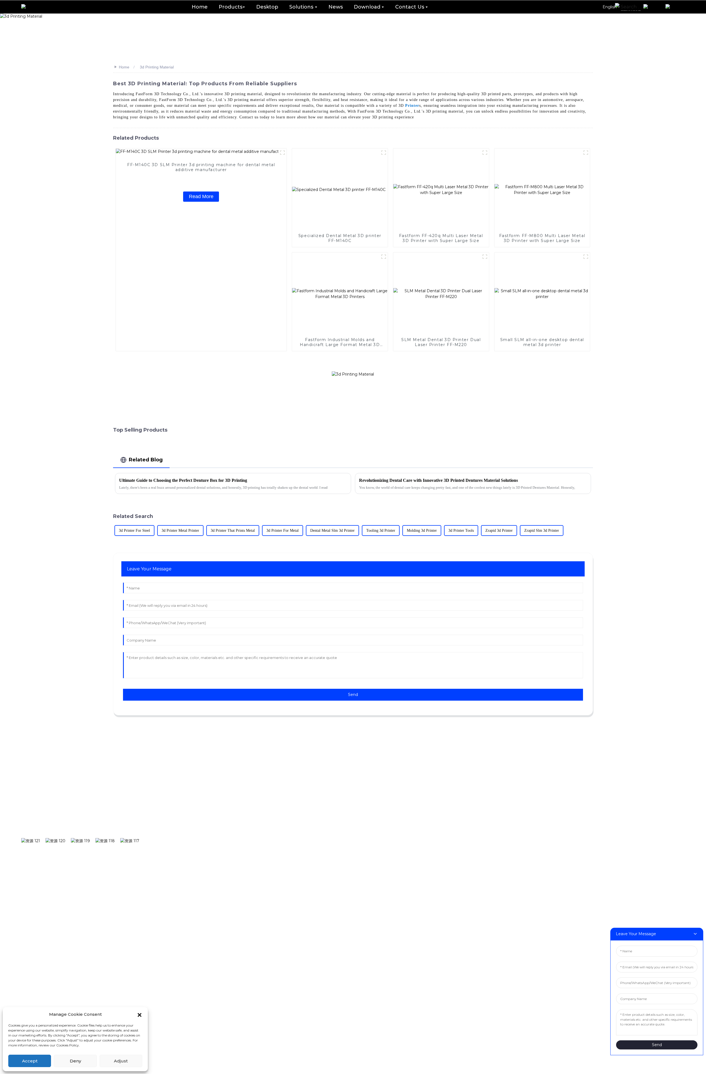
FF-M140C (261, 856)
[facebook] (33, 841)
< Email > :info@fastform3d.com (279, 978)
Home (124, 67)
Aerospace (346, 906)
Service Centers (462, 856)
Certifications (664, 822)
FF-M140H (261, 839)
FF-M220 (260, 873)
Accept (30, 1061)
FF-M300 (260, 890)
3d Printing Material (157, 67)
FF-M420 (260, 906)
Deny (75, 1061)
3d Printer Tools (461, 530)
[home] (29, 7)
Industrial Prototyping (360, 822)
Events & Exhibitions (567, 839)
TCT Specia (556, 805)
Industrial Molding (356, 839)
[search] (627, 7)
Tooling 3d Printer (380, 530)
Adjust (121, 1061)
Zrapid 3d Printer (499, 530)
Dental (341, 805)
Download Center (465, 822)
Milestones (661, 839)
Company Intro (666, 805)
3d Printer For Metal (282, 530)
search (186, 805)
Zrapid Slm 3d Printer (541, 530)
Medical (343, 890)
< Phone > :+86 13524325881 (271, 960)
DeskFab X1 (263, 822)
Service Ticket (460, 839)
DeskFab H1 (263, 805)
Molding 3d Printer (422, 530)
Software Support (464, 805)
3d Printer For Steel (134, 530)
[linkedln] (107, 841)
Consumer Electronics (360, 873)
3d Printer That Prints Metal (233, 530)
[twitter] (83, 841)
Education (346, 856)
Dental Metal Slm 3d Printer (332, 530)
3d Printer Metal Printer (180, 530)
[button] (139, 1014)
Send (353, 694)
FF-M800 (260, 923)
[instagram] (58, 841)
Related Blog (146, 459)
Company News (561, 822)
